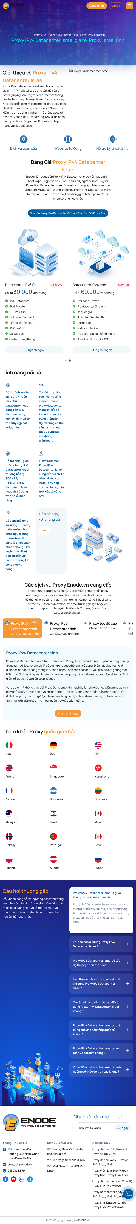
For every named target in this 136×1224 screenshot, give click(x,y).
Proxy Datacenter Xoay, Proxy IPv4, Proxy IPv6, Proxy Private (112, 1194)
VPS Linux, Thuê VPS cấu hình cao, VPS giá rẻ (66, 1151)
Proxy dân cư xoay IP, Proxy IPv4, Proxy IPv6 (110, 1162)
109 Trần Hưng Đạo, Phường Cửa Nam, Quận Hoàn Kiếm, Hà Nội (23, 1153)
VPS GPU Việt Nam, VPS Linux (66, 1160)
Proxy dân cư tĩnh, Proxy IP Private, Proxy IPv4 (109, 1151)
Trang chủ (36, 34)
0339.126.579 (16, 1171)
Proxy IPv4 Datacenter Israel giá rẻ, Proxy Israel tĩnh (76, 34)
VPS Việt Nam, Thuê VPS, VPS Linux (66, 1168)
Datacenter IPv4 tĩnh (89, 284)
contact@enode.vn (20, 1164)
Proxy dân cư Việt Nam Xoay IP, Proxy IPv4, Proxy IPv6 (112, 1183)
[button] (66, 360)
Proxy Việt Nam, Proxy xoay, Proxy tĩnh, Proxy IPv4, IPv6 (110, 1173)
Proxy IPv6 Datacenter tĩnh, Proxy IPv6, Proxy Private (110, 1205)
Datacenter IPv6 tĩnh (22, 284)
